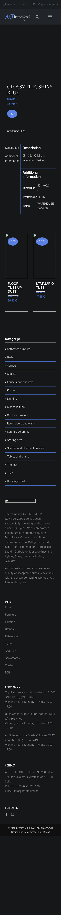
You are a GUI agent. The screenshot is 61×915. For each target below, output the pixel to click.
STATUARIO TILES (45, 286)
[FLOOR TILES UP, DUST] (16, 256)
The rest (12, 464)
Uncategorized (16, 481)
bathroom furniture (18, 349)
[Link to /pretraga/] (37, 17)
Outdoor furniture (17, 415)
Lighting (12, 398)
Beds (10, 357)
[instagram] (12, 814)
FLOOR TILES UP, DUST (15, 287)
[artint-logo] (17, 15)
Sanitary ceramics (18, 431)
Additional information (11, 158)
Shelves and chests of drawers (25, 448)
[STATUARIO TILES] (44, 256)
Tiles (22, 131)
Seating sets (14, 440)
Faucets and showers (20, 382)
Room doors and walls (21, 423)
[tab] (11, 148)
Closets (11, 373)
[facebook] (6, 814)
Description (11, 147)
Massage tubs (16, 407)
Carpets (12, 365)
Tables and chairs (18, 456)
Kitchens (12, 390)
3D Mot (46, 832)
